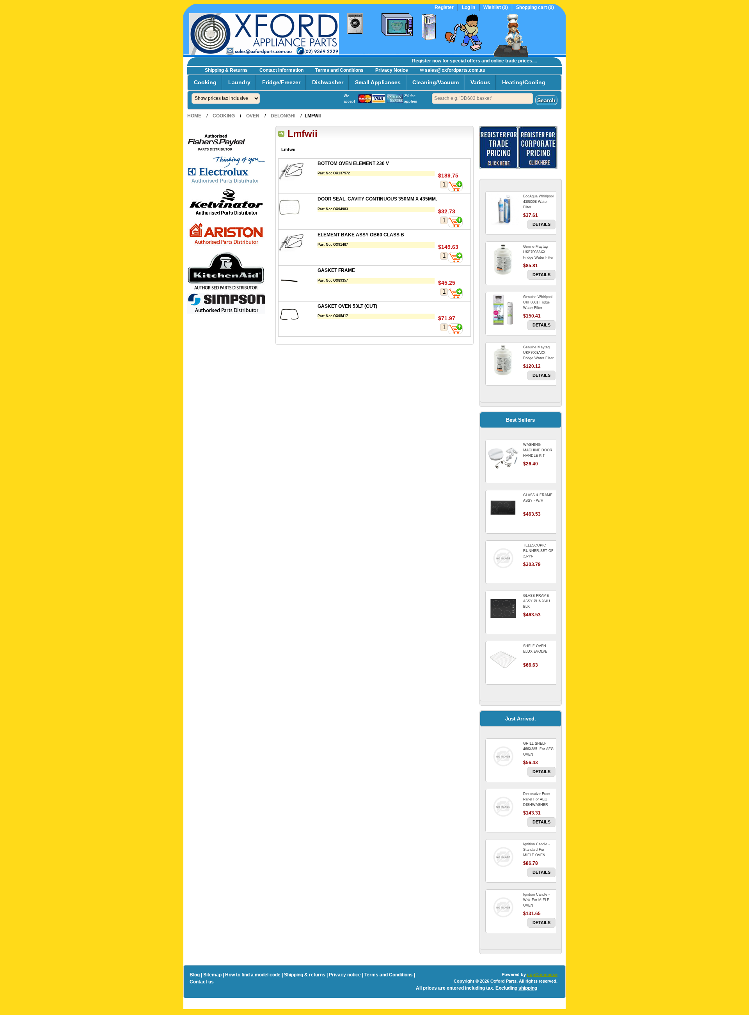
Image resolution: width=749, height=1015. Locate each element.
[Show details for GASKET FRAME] (298, 279)
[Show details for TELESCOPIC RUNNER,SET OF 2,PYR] (503, 558)
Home (194, 116)
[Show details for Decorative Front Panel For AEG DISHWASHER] (503, 806)
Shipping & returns (304, 975)
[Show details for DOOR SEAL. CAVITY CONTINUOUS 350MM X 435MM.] (298, 208)
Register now (416, 61)
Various (480, 82)
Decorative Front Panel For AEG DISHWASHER (536, 799)
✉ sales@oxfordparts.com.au (452, 70)
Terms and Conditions (339, 70)
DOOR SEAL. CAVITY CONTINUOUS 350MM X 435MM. (377, 199)
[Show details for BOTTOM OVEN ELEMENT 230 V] (298, 172)
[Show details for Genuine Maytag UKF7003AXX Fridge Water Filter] (503, 360)
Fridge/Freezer (281, 82)
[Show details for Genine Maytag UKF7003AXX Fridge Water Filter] (503, 259)
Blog (195, 975)
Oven (252, 116)
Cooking (205, 82)
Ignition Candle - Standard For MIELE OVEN (536, 849)
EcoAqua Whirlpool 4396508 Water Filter (538, 201)
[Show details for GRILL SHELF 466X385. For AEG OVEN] (503, 756)
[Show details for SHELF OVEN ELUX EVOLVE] (503, 658)
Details (541, 224)
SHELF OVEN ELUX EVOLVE (535, 648)
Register (444, 7)
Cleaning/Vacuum (435, 82)
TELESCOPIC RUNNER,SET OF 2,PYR (538, 550)
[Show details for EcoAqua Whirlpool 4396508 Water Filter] (503, 209)
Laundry (239, 82)
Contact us (202, 982)
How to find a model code (252, 975)
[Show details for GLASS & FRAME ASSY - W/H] (503, 507)
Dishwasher (327, 82)
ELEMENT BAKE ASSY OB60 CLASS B (361, 235)
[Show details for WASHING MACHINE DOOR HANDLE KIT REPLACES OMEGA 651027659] (503, 457)
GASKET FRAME (336, 270)
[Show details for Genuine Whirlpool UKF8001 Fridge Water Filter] (503, 309)
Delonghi (283, 116)
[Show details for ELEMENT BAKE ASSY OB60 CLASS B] (298, 244)
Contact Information (281, 70)
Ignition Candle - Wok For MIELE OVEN (536, 900)
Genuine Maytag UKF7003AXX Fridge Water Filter (538, 352)
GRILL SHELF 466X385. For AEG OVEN (538, 749)
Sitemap (212, 975)
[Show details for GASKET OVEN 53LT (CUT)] (298, 315)
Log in (468, 7)
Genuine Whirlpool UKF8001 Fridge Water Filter (537, 302)
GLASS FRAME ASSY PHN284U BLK (536, 601)
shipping (527, 988)
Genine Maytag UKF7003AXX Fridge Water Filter (538, 252)
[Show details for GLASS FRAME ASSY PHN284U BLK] (503, 608)
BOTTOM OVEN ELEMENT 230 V (353, 163)
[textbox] (482, 98)
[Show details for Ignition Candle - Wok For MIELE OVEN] (503, 907)
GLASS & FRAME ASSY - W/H (537, 497)
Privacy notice (345, 975)
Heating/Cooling (523, 82)
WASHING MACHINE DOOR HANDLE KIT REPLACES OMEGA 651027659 (539, 455)
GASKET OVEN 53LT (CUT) (347, 306)
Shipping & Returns (226, 70)
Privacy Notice (391, 70)
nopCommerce (542, 974)
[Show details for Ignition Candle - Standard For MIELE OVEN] (503, 857)
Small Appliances (378, 82)
